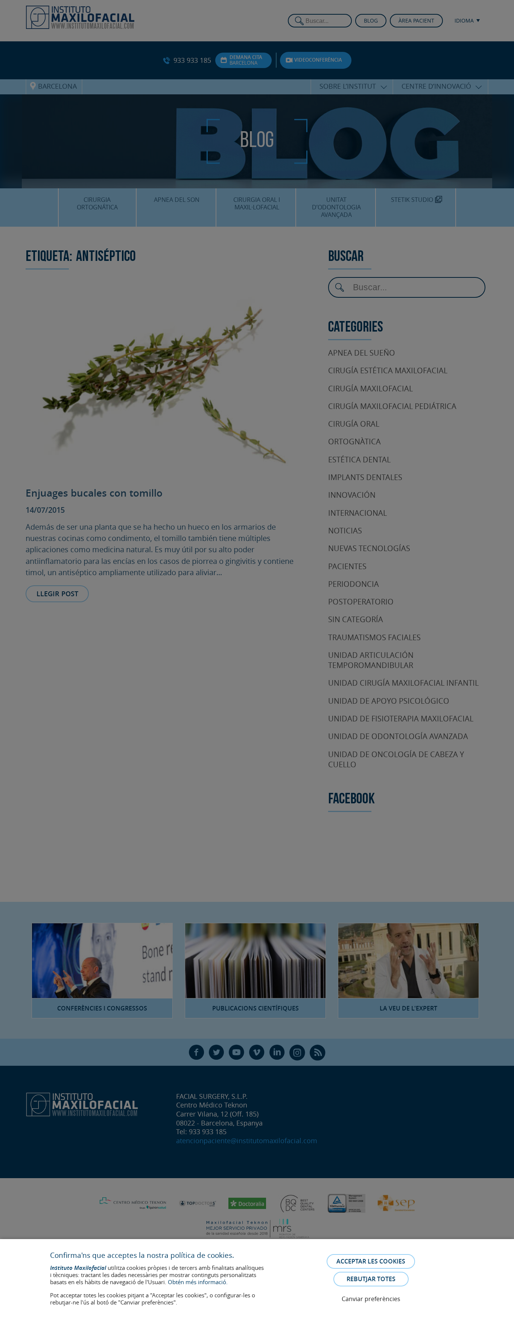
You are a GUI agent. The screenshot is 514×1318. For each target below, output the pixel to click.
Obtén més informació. (198, 1282)
